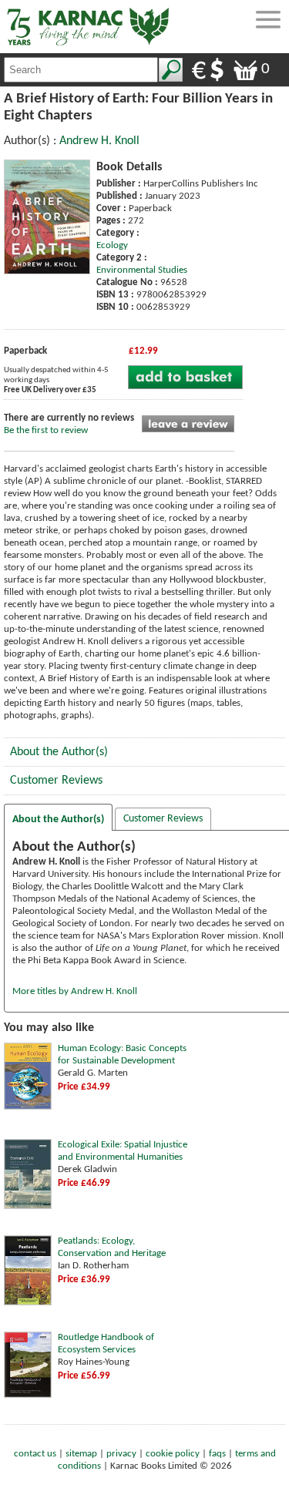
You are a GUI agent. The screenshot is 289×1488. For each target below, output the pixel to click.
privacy (121, 1454)
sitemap (81, 1454)
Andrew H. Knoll (99, 141)
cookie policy (173, 1454)
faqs (217, 1454)
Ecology (112, 245)
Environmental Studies (141, 270)
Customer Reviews (56, 780)
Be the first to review (46, 430)
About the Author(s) (59, 752)
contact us (35, 1454)
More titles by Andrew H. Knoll (74, 991)
